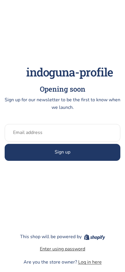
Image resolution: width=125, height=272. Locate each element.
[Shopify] (94, 237)
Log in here (90, 262)
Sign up (62, 152)
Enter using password (62, 249)
